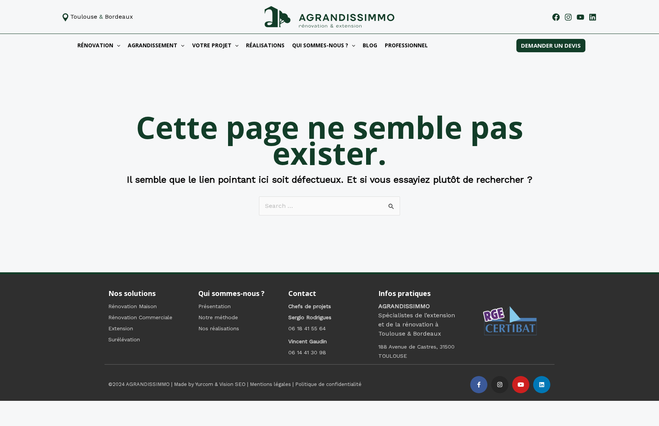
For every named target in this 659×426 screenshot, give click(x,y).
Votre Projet (211, 45)
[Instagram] (568, 17)
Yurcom (204, 384)
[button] (116, 45)
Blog (370, 45)
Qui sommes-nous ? (320, 45)
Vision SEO (232, 384)
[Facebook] (556, 17)
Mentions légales (270, 384)
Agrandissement (152, 45)
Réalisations (265, 45)
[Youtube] (580, 17)
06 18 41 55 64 (307, 328)
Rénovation (95, 45)
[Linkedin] (592, 17)
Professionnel (406, 45)
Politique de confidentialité (328, 384)
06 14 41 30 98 (307, 352)
